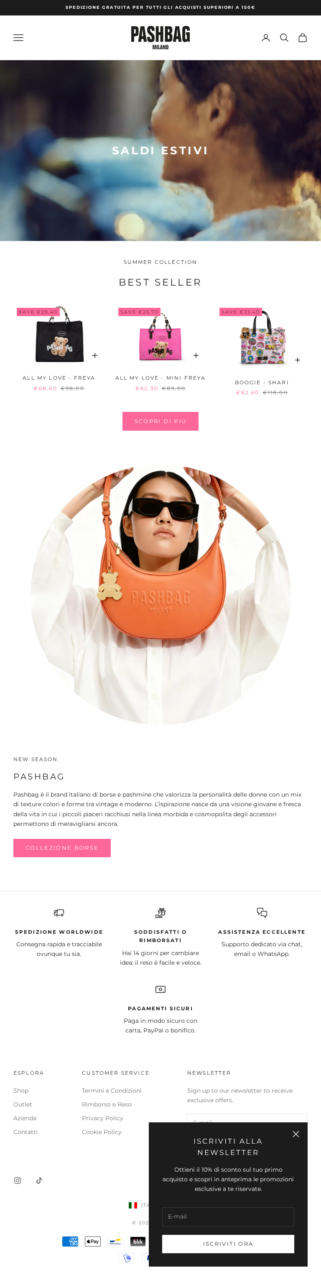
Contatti (25, 1132)
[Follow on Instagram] (17, 1180)
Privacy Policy (102, 1118)
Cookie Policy (102, 1132)
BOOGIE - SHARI (262, 382)
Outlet (22, 1104)
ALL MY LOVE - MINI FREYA (160, 378)
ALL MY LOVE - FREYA (59, 378)
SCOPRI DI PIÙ (160, 421)
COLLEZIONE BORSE (62, 847)
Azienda (24, 1118)
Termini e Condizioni (112, 1090)
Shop (20, 1090)
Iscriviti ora (228, 1243)
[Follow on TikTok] (39, 1180)
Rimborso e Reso (107, 1104)
